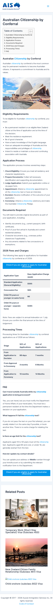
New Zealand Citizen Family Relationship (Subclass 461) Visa (23, 570)
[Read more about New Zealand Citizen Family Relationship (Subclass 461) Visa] (26, 552)
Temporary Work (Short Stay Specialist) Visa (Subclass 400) (22, 531)
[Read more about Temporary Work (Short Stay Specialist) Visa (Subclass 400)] (26, 513)
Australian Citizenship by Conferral (19, 35)
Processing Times (13, 49)
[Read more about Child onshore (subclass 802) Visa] (20, 579)
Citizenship (20, 58)
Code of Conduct (26, 604)
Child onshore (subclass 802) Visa (24, 583)
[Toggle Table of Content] (29, 31)
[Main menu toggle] (48, 6)
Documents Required (14, 43)
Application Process (13, 40)
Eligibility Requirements (15, 38)
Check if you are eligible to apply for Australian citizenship (26, 266)
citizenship (15, 63)
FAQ (7, 51)
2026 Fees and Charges (15, 46)
